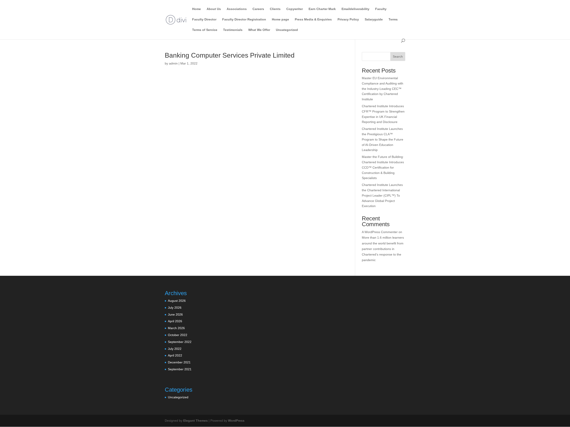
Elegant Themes (195, 420)
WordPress (236, 420)
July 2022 (174, 348)
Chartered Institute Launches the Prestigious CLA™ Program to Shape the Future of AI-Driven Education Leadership (382, 139)
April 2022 (175, 355)
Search (398, 56)
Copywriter (294, 9)
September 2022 (179, 342)
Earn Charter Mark (322, 9)
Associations (237, 9)
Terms (393, 19)
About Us (214, 9)
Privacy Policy (348, 19)
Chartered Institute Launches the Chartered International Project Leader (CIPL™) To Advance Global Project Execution (382, 195)
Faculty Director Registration (244, 19)
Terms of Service (204, 30)
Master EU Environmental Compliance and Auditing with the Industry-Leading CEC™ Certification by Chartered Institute (382, 88)
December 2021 (179, 362)
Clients (275, 9)
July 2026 (174, 307)
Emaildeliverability (355, 9)
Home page (280, 19)
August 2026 (177, 300)
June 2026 (175, 314)
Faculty (381, 9)
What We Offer (259, 30)
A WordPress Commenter (380, 232)
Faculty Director (204, 19)
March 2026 (176, 328)
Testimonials (232, 30)
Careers (258, 9)
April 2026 (175, 321)
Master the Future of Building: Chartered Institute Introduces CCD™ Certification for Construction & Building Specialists (383, 167)
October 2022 (177, 335)
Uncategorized (287, 30)
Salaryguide (374, 19)
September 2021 (179, 369)
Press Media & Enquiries (313, 19)
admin (173, 63)
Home (196, 9)
